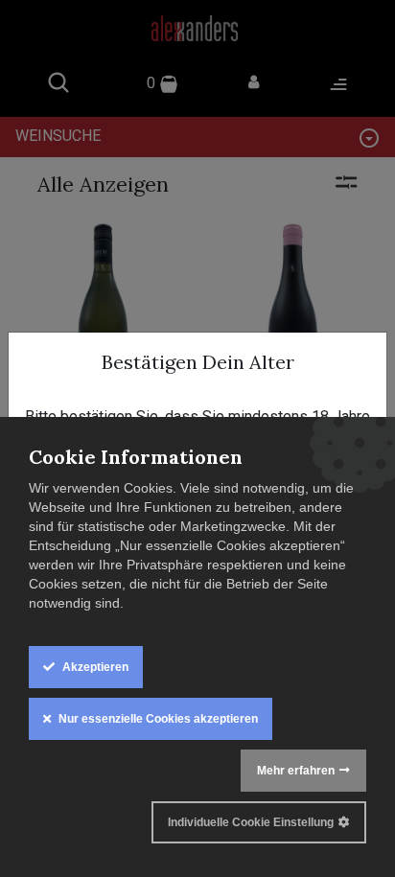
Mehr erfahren (296, 770)
